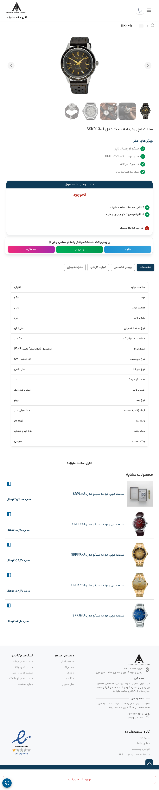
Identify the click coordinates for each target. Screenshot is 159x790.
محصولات (68, 667)
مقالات (70, 678)
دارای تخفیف (25, 684)
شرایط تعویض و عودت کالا (134, 754)
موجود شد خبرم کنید (79, 779)
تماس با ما (143, 743)
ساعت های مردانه (23, 661)
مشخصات (145, 267)
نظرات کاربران (75, 267)
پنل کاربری (68, 684)
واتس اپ (79, 249)
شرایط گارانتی (98, 267)
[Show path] (141, 26)
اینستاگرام (31, 249)
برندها (70, 673)
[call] (7, 783)
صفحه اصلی (67, 661)
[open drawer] (149, 10)
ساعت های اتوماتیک (21, 678)
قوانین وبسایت (141, 749)
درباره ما (145, 738)
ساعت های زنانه (24, 667)
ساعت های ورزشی (22, 673)
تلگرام (128, 249)
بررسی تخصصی (123, 267)
